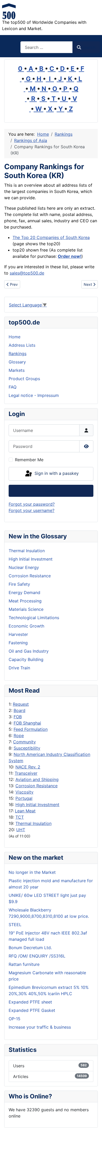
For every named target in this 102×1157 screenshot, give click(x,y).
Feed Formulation (31, 729)
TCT (19, 817)
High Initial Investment (37, 804)
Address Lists (22, 345)
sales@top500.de (27, 273)
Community (24, 741)
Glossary (17, 361)
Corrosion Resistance (36, 785)
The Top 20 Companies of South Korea (51, 237)
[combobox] (46, 47)
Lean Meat (25, 810)
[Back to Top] (93, 1147)
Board (19, 710)
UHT (20, 829)
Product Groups (24, 378)
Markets (17, 370)
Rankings (17, 353)
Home (14, 336)
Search (88, 47)
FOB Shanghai (27, 723)
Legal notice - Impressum (34, 395)
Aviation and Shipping (37, 779)
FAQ (12, 387)
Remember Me (29, 459)
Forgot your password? (32, 504)
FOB (18, 716)
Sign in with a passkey (56, 473)
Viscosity (24, 792)
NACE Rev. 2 (27, 767)
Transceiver (26, 773)
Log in (51, 490)
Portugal (23, 798)
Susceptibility (27, 748)
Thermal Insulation (33, 823)
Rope (19, 735)
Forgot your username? (31, 510)
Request (21, 704)
